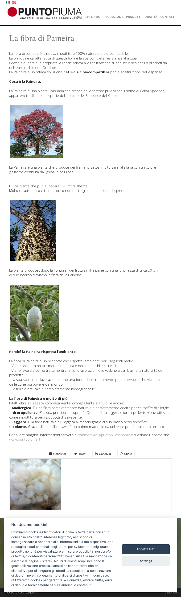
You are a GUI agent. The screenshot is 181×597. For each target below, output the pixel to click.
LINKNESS (171, 592)
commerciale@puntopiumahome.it (104, 434)
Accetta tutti (145, 549)
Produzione (113, 17)
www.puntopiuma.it (24, 439)
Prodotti (133, 17)
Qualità (150, 17)
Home (78, 17)
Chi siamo (92, 17)
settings (146, 561)
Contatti (167, 17)
